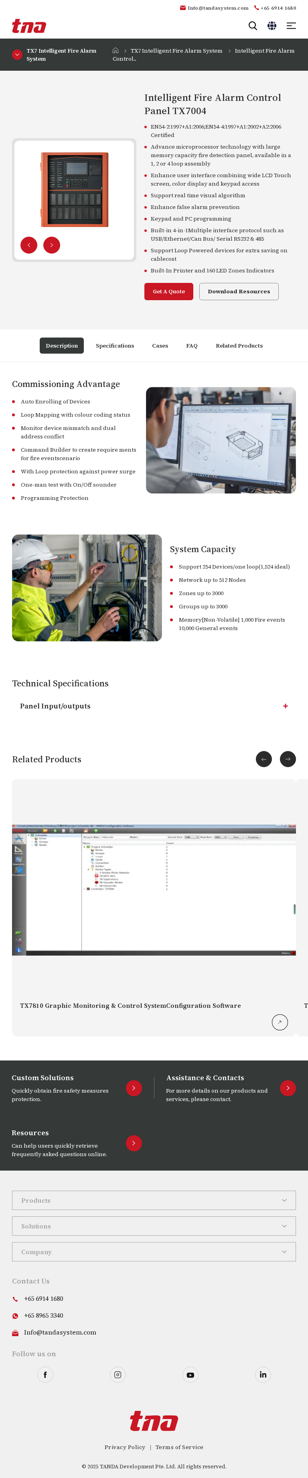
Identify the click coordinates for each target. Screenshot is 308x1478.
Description (62, 346)
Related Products (239, 346)
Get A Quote (169, 291)
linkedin (263, 1375)
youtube (190, 1375)
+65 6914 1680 (278, 8)
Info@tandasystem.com (218, 8)
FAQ (192, 346)
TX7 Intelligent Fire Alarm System (177, 51)
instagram (118, 1375)
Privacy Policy (125, 1447)
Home (115, 50)
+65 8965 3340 (43, 1315)
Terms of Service (180, 1447)
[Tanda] (29, 26)
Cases (160, 346)
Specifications (115, 346)
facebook (45, 1375)
